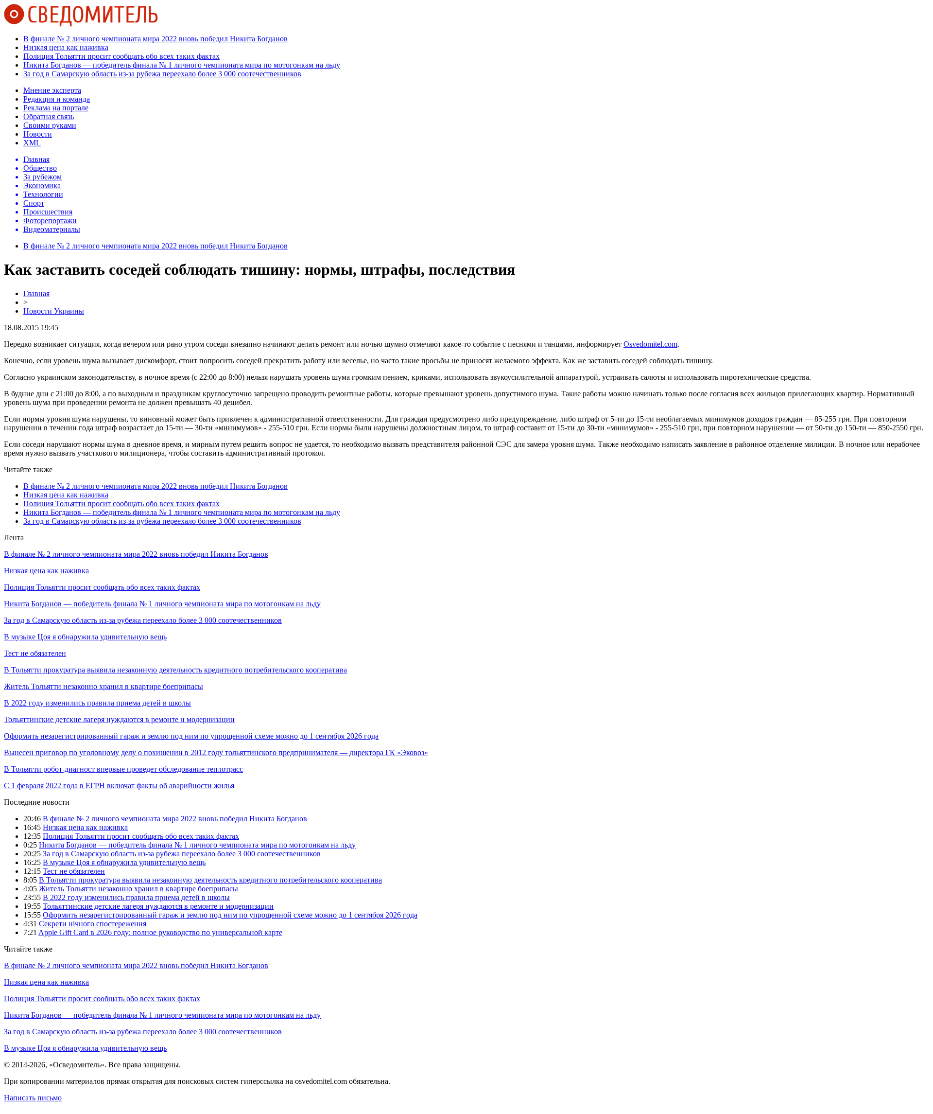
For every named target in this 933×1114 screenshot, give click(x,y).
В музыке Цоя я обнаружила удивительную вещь (85, 637)
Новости (37, 134)
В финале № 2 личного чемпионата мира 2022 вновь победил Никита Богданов (155, 39)
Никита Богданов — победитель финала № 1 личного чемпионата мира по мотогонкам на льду (181, 65)
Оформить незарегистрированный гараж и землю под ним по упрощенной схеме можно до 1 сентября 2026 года (191, 736)
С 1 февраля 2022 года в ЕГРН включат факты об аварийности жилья (119, 785)
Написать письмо (33, 1098)
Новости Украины (53, 311)
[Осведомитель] (81, 24)
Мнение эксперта (52, 90)
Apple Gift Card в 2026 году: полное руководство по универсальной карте (160, 932)
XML (32, 143)
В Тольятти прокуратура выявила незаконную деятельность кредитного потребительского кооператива (175, 670)
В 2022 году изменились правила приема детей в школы (97, 703)
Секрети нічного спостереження (92, 923)
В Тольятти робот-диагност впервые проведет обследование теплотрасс (123, 769)
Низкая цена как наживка (65, 47)
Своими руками (49, 125)
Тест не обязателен (35, 653)
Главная (36, 293)
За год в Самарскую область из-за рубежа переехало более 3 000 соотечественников (162, 74)
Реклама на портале (55, 108)
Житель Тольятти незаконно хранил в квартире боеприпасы (103, 686)
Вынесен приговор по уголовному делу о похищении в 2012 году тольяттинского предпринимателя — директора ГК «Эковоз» (216, 752)
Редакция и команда (56, 99)
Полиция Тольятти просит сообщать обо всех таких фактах (121, 56)
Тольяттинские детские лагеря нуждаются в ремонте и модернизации (119, 719)
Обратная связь (48, 116)
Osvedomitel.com (650, 344)
